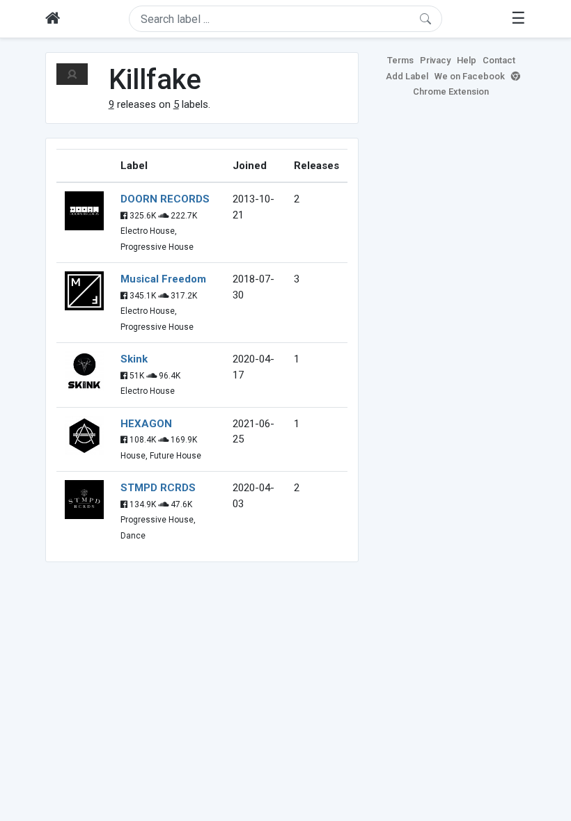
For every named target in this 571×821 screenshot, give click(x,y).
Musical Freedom (163, 279)
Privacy (435, 60)
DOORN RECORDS (165, 199)
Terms (400, 60)
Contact (499, 60)
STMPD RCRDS (158, 487)
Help (466, 60)
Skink (134, 359)
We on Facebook (470, 76)
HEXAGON (146, 423)
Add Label (407, 76)
